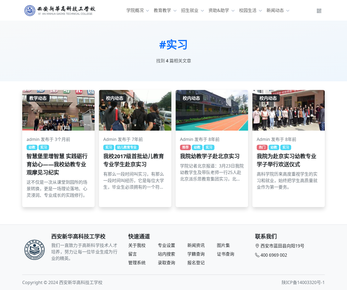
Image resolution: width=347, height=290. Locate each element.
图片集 (223, 245)
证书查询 (225, 254)
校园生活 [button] (248, 10)
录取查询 (166, 263)
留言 (132, 254)
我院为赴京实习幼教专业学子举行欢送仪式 (286, 160)
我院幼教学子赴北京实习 (210, 156)
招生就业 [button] (190, 10)
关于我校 (137, 245)
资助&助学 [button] (219, 10)
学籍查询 (196, 254)
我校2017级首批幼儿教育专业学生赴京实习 (133, 160)
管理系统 (137, 263)
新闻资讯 (196, 245)
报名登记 (196, 263)
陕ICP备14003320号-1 (303, 282)
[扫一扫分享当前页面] (319, 10)
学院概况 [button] (135, 10)
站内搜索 (166, 254)
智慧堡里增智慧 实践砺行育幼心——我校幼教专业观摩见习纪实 (57, 164)
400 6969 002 (274, 255)
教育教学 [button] (163, 10)
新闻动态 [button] (275, 10)
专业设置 (166, 245)
